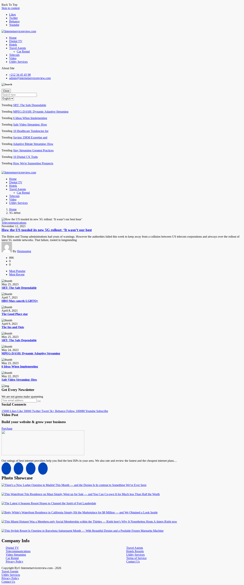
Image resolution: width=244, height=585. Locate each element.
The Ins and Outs (13, 327)
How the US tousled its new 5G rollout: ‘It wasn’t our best (47, 230)
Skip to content (11, 8)
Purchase (7, 428)
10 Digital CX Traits (25, 156)
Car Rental (23, 51)
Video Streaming (16, 554)
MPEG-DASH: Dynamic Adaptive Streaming (40, 111)
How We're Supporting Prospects (33, 163)
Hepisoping (24, 251)
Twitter (13, 18)
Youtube (14, 24)
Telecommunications (14, 222)
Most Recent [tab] (16, 274)
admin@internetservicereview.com (30, 78)
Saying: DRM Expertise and (30, 137)
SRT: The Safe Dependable (29, 105)
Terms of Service (136, 558)
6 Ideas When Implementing (30, 118)
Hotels (13, 44)
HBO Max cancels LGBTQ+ (20, 300)
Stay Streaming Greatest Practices (33, 150)
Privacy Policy (14, 561)
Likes (12, 14)
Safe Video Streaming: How (30, 124)
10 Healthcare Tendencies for (30, 131)
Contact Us (133, 561)
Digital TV (15, 41)
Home (13, 37)
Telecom (14, 55)
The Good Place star (15, 314)
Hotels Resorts (135, 551)
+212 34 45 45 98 (20, 74)
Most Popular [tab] (17, 271)
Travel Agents (17, 48)
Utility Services (18, 61)
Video (12, 58)
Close (6, 90)
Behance (14, 21)
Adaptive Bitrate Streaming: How (33, 144)
